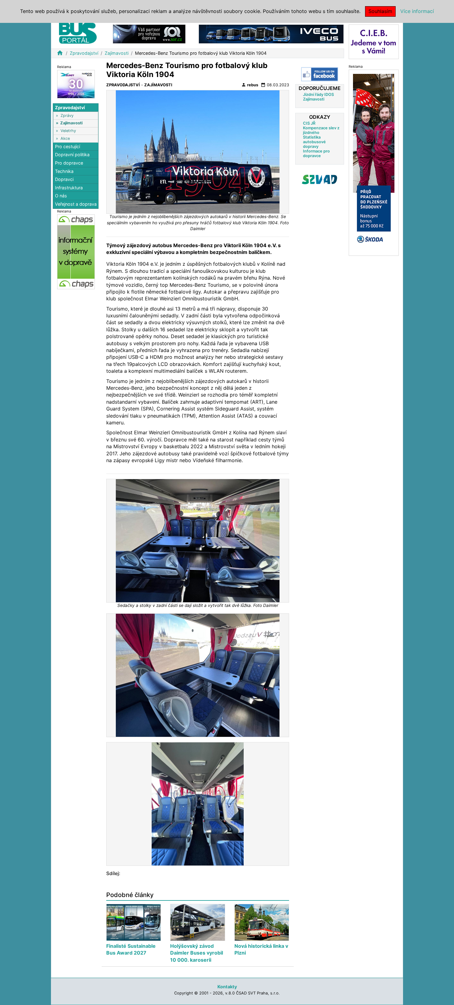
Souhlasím (380, 11)
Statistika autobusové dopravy (314, 142)
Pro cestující (67, 146)
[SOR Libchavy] (149, 33)
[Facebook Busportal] (319, 74)
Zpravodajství (84, 53)
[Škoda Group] (374, 162)
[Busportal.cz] (78, 32)
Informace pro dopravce (316, 153)
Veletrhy (68, 130)
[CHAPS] (76, 251)
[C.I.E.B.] (374, 41)
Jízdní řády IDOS (318, 94)
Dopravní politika (72, 154)
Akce (65, 138)
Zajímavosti (116, 53)
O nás (61, 196)
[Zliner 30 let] (76, 83)
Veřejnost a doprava (76, 204)
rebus (249, 84)
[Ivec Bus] (271, 33)
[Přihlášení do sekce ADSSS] (319, 179)
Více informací (417, 11)
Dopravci (64, 179)
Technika (64, 171)
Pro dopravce (69, 162)
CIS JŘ (309, 123)
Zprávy (67, 115)
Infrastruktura (69, 187)
